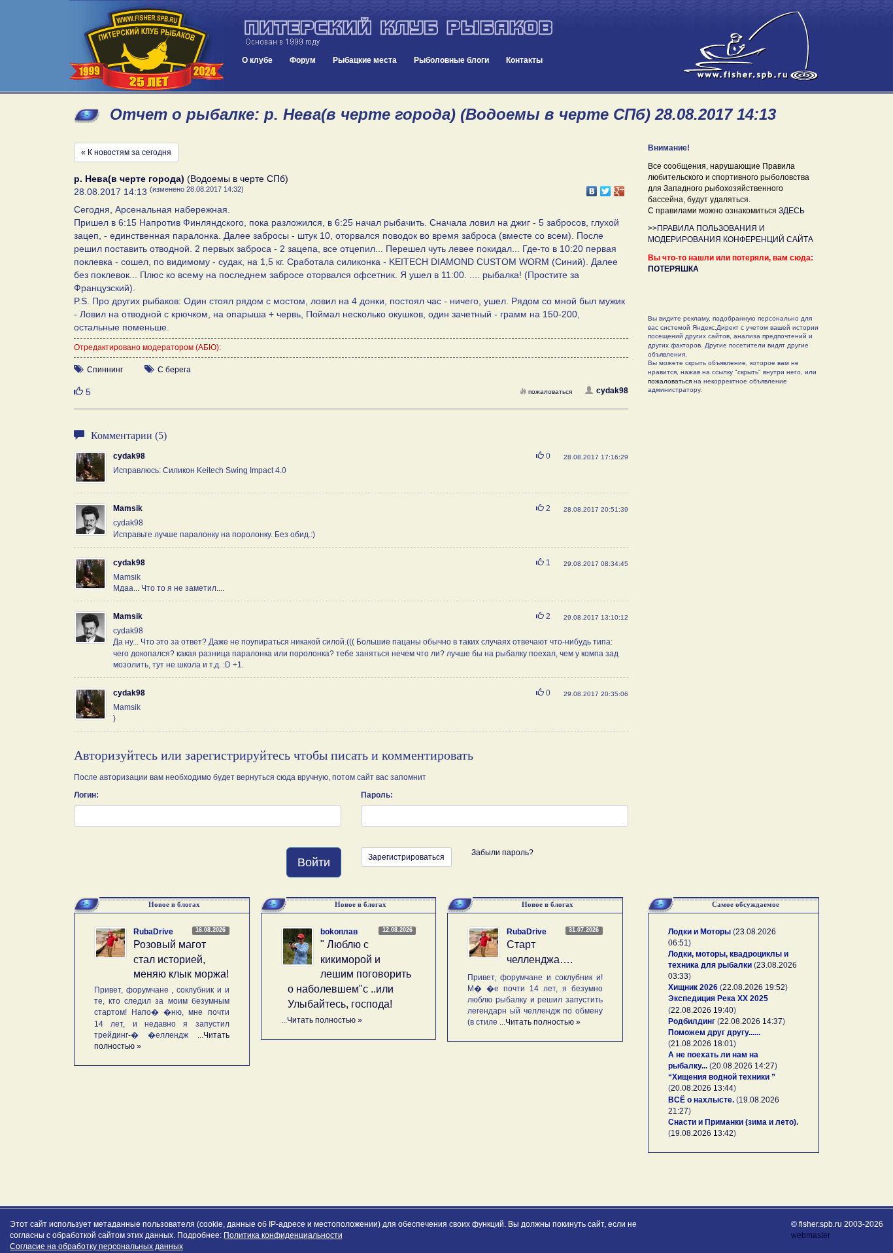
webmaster (810, 1235)
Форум (303, 60)
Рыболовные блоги (451, 60)
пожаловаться (550, 391)
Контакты (524, 60)
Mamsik (128, 508)
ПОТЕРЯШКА (673, 269)
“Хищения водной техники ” (721, 1077)
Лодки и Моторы (699, 931)
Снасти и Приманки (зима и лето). (733, 1122)
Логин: (86, 795)
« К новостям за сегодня (126, 152)
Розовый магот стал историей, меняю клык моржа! (181, 959)
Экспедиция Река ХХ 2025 (718, 998)
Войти (313, 862)
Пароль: (377, 795)
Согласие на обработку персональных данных (96, 1246)
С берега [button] (174, 369)
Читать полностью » (324, 1020)
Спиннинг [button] (105, 369)
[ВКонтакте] (592, 188)
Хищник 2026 (693, 987)
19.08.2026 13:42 (702, 1133)
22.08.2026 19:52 (753, 987)
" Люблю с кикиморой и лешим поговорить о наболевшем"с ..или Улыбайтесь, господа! (349, 974)
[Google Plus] (619, 188)
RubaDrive (153, 931)
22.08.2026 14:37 (751, 1021)
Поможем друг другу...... (714, 1032)
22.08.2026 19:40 (702, 1010)
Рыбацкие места (365, 60)
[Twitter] (606, 188)
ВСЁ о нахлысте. (701, 1099)
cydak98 (612, 390)
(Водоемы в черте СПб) (181, 178)
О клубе (257, 60)
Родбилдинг (691, 1021)
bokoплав (339, 931)
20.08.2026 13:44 (702, 1088)
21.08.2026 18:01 (702, 1043)
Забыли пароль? (502, 852)
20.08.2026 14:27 (743, 1065)
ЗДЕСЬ (792, 210)
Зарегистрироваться (406, 857)
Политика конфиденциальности (283, 1235)
